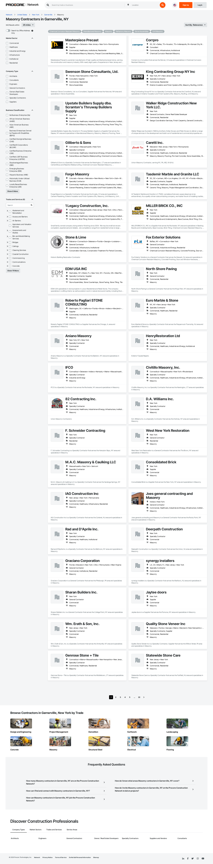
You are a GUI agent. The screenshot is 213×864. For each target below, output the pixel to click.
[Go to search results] (31, 205)
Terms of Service (61, 857)
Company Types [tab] (18, 830)
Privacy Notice (48, 857)
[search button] (162, 5)
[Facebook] (187, 858)
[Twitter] (192, 858)
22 (139, 697)
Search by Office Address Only (20, 31)
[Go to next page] (144, 697)
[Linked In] (183, 858)
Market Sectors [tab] (35, 830)
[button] (7, 43)
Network (33, 5)
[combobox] (145, 5)
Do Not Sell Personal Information (80, 857)
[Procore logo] (15, 5)
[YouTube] (203, 859)
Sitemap (96, 857)
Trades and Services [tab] (54, 830)
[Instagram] (198, 858)
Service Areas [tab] (72, 830)
